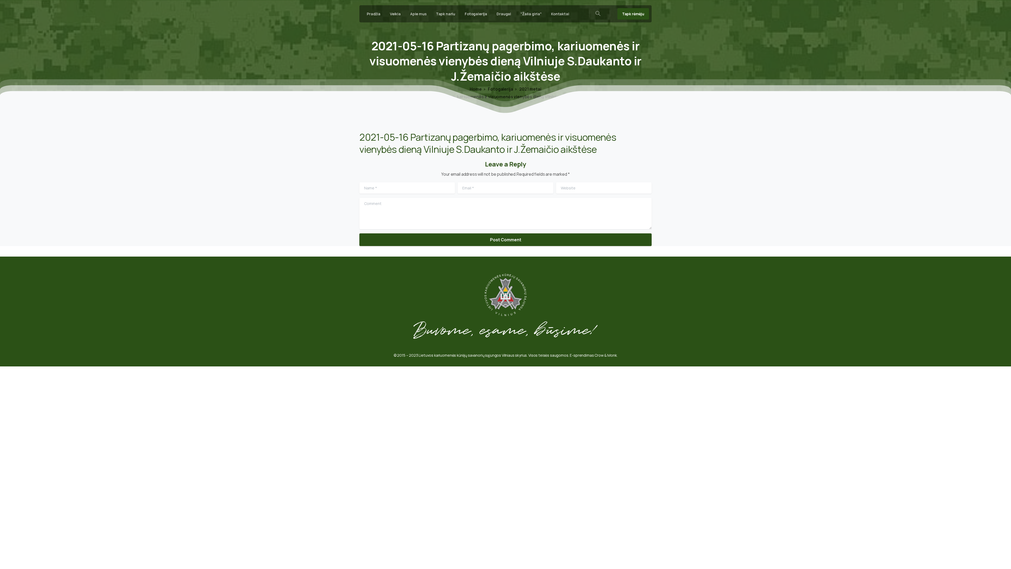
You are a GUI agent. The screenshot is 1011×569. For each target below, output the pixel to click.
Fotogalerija (500, 89)
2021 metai (529, 89)
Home (476, 89)
